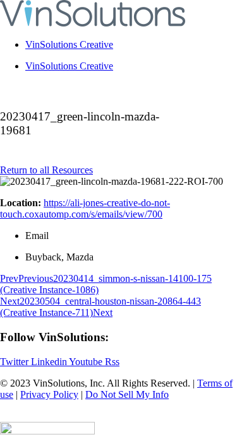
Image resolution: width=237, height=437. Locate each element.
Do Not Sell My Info (127, 394)
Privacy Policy (49, 394)
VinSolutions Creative (69, 44)
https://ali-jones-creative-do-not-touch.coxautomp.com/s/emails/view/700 (85, 208)
